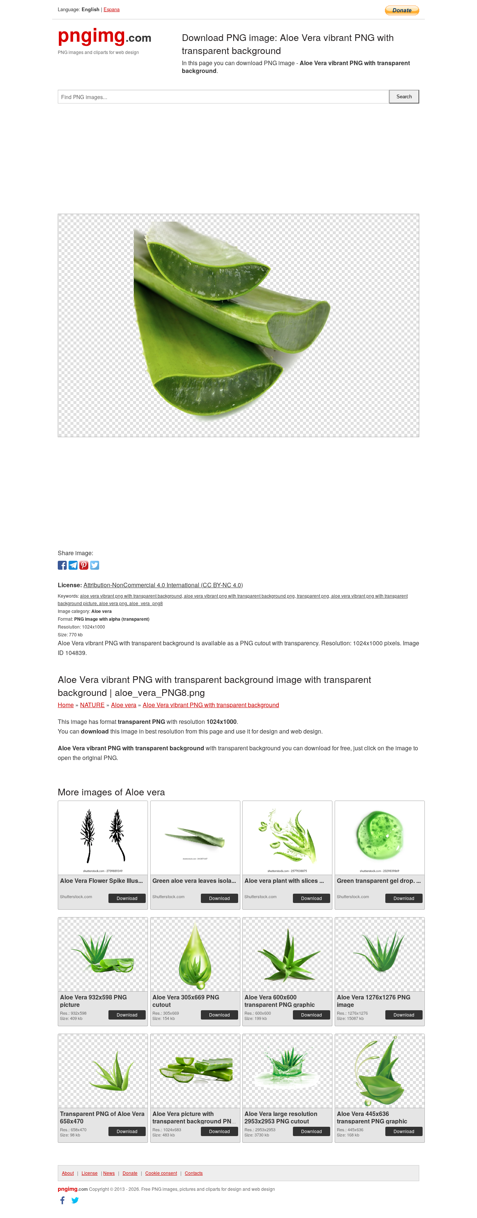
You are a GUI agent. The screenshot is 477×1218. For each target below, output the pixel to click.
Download (127, 898)
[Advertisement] (238, 161)
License (90, 1173)
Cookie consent (161, 1173)
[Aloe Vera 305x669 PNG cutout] (195, 954)
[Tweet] (94, 565)
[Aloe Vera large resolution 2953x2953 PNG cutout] (287, 1071)
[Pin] (83, 565)
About (68, 1173)
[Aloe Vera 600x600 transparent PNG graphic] (287, 954)
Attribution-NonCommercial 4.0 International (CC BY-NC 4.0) (163, 585)
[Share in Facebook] (62, 565)
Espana (112, 9)
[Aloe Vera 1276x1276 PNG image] (379, 954)
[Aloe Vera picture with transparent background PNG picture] (195, 1071)
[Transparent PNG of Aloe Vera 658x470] (103, 1070)
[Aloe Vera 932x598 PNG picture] (103, 954)
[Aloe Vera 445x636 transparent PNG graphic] (379, 1071)
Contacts (194, 1173)
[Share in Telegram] (73, 565)
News (109, 1173)
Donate (130, 1173)
